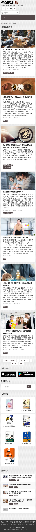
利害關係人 (11, 72)
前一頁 (13, 360)
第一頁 (6, 360)
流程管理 (16, 495)
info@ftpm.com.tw (21, 527)
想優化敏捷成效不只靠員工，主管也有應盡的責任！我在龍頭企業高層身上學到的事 (20, 476)
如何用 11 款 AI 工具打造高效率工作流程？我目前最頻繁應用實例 (21, 492)
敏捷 (18, 480)
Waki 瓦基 (15, 117)
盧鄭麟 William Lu (18, 70)
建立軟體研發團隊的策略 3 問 (13, 192)
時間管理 (16, 486)
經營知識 (10, 213)
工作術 (4, 258)
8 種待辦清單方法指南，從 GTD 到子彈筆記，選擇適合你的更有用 (20, 500)
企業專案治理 (12, 480)
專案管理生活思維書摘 (18, 350)
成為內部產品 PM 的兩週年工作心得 (15, 237)
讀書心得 (5, 120)
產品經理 (10, 165)
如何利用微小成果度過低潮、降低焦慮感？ (20, 484)
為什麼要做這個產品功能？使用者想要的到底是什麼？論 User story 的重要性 (18, 146)
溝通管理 (5, 72)
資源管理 (5, 213)
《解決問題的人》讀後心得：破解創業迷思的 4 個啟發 (18, 98)
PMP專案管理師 (7, 167)
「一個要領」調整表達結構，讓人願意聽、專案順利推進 (18, 332)
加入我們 (32, 522)
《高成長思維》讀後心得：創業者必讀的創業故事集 (18, 284)
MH (14, 162)
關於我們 (12, 522)
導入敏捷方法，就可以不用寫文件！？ (16, 50)
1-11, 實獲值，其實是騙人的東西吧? (19, 508)
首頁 (2, 23)
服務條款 (26, 522)
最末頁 (21, 363)
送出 (29, 386)
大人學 (7, 522)
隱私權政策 (19, 522)
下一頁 (15, 363)
